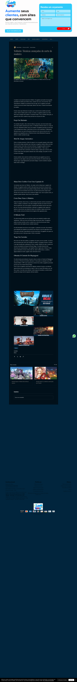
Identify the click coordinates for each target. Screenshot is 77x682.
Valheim (16, 348)
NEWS (11, 39)
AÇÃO (16, 39)
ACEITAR (71, 680)
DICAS (15, 352)
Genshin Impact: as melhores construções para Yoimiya (44, 382)
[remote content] (33, 90)
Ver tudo (55, 364)
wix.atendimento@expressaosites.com (17, 492)
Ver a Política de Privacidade (48, 680)
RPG (29, 39)
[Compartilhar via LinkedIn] (20, 356)
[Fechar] (75, 680)
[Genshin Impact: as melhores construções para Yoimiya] (46, 373)
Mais (51, 39)
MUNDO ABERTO (36, 39)
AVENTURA (22, 39)
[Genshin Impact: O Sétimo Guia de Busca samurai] (21, 373)
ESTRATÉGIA (45, 39)
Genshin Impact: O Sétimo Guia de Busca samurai (20, 382)
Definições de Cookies (62, 680)
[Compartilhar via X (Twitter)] (17, 356)
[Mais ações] (52, 47)
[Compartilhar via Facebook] (14, 356)
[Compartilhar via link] (23, 356)
